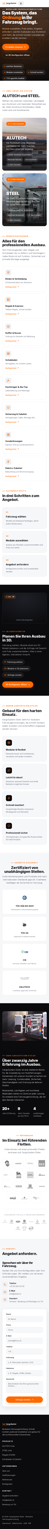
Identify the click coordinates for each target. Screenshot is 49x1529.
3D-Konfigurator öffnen (16, 684)
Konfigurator (7, 1484)
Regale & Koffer (8, 1455)
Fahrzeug (10, 1357)
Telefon (9, 1347)
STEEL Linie (7, 1450)
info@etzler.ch (8, 1500)
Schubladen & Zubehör (11, 1459)
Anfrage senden (23, 1399)
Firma (8, 1325)
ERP (29, 1523)
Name (8, 1314)
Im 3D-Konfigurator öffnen (18, 55)
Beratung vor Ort (9, 1504)
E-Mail (8, 1336)
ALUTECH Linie (8, 1446)
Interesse (10, 1368)
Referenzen (7, 1480)
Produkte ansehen (14, 47)
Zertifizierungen (8, 1475)
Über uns (6, 1471)
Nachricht (10, 1379)
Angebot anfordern (10, 1496)
